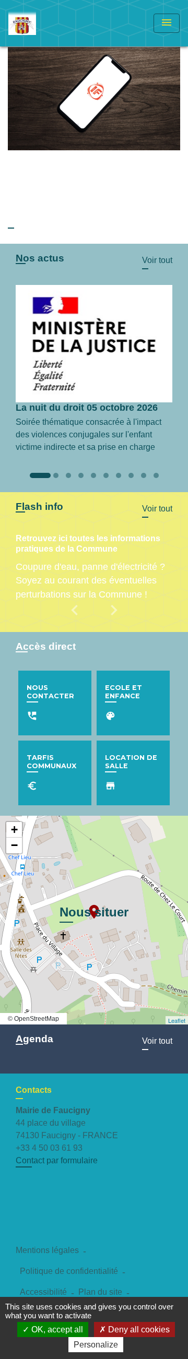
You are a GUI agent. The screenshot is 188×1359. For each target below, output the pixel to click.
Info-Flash (32, 167)
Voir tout (157, 260)
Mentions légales (47, 1250)
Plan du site (100, 1292)
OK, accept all (56, 1329)
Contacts (34, 1090)
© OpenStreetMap (33, 1018)
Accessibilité (43, 1292)
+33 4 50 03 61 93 (49, 1147)
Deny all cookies (138, 1329)
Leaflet (176, 1020)
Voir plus (24, 221)
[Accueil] (47, 23)
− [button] (14, 845)
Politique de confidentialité (69, 1271)
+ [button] (14, 829)
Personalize (96, 1344)
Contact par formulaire (57, 1160)
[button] (76, 617)
